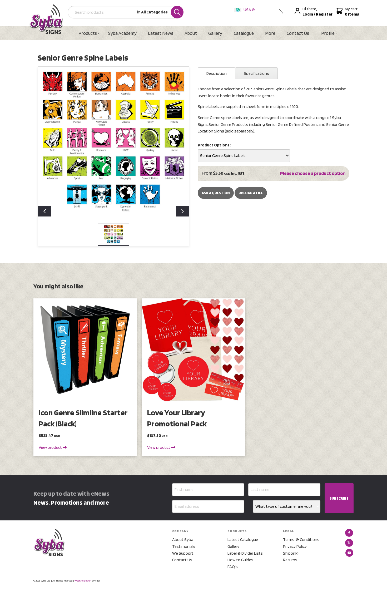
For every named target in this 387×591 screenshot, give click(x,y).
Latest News (160, 33)
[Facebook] (349, 533)
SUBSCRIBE (339, 498)
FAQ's (232, 566)
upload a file (251, 193)
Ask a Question (216, 193)
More (270, 33)
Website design (83, 580)
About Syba (182, 539)
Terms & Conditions (301, 539)
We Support (183, 553)
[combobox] (244, 155)
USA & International (245, 13)
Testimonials (183, 546)
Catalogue (244, 33)
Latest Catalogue (242, 539)
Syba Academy (122, 33)
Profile (328, 33)
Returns (290, 559)
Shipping (291, 553)
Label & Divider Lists (245, 553)
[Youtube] (349, 553)
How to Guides (240, 559)
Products (87, 33)
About (191, 33)
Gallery (215, 33)
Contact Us (298, 33)
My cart (351, 11)
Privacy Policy (295, 546)
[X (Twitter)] (349, 543)
